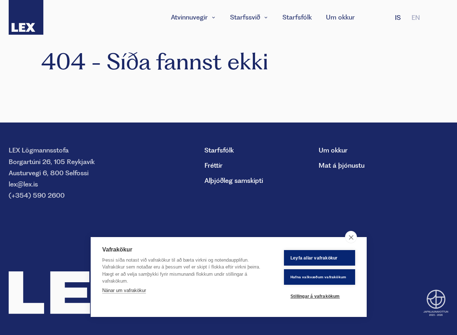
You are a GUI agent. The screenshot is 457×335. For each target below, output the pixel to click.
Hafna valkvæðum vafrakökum (318, 277)
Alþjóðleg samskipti (233, 180)
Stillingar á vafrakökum (315, 296)
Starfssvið (245, 17)
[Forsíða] (26, 17)
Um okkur (340, 17)
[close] (351, 237)
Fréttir (213, 165)
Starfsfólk (297, 17)
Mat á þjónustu (342, 165)
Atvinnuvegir (189, 17)
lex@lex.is (23, 184)
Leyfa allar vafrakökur (313, 258)
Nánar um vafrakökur (124, 290)
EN (415, 17)
